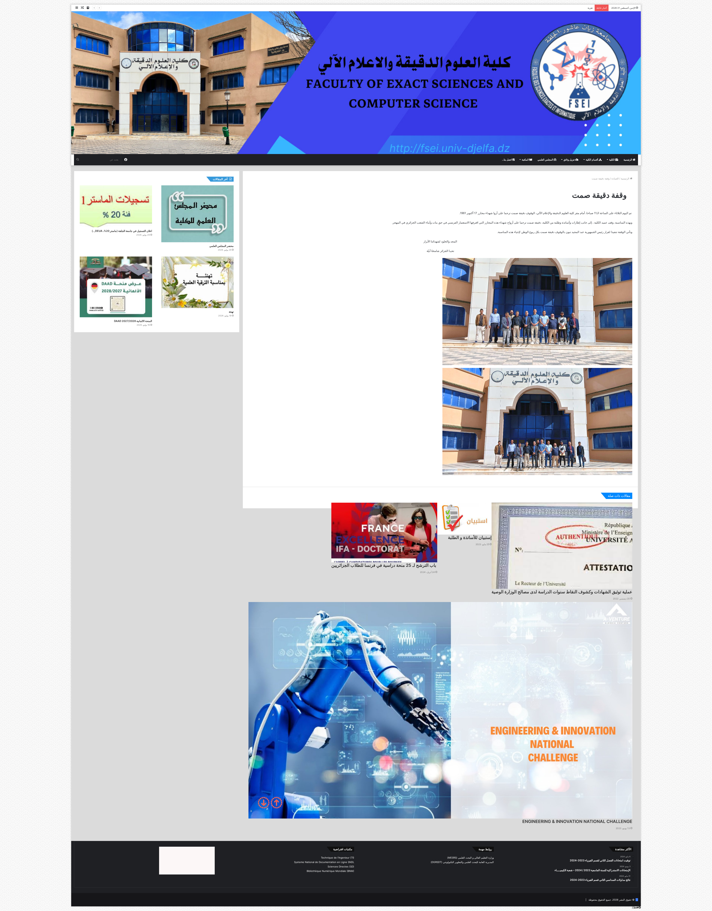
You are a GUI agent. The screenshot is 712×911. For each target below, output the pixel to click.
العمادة (615, 178)
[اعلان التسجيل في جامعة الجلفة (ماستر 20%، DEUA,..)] (116, 206)
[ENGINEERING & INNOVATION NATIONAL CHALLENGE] (440, 710)
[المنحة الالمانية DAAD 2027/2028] (116, 287)
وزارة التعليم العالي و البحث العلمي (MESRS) (470, 857)
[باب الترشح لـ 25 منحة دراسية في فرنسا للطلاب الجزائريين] (384, 532)
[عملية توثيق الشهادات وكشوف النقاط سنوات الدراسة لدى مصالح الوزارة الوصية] (562, 546)
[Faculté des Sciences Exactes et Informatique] (356, 82)
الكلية (612, 159)
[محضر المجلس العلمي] (197, 213)
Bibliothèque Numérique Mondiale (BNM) (330, 870)
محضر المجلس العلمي (221, 245)
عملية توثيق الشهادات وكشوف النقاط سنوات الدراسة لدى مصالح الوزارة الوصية (562, 591)
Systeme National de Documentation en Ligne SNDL (324, 862)
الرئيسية (628, 159)
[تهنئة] (197, 282)
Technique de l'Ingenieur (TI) (337, 857)
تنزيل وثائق (569, 159)
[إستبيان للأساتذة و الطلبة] (464, 519)
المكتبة (525, 159)
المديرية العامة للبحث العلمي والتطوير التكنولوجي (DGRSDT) (462, 862)
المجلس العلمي (546, 159)
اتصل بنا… (507, 159)
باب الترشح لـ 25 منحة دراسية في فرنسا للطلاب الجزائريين (384, 565)
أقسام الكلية (592, 159)
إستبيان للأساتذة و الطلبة (470, 537)
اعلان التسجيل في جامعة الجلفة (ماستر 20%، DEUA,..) (564, 7)
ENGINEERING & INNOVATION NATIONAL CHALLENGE (577, 821)
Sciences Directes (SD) (341, 866)
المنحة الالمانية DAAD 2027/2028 (133, 321)
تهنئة (231, 311)
